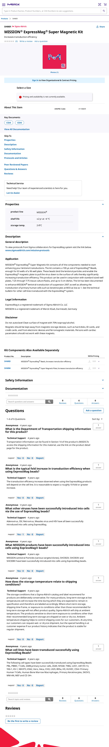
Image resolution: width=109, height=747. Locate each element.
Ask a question (41, 41)
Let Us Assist (13, 193)
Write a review (26, 41)
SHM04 (7, 368)
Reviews (8, 173)
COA (8, 122)
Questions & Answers (15, 169)
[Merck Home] (13, 4)
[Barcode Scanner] (99, 4)
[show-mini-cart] (105, 4)
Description (10, 144)
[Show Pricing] (98, 361)
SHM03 (7, 361)
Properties (9, 140)
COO (19, 122)
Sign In (35, 80)
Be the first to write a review (24, 722)
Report (40, 458)
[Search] (104, 11)
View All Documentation (16, 129)
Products (4, 18)
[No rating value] (9, 41)
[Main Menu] (3, 4)
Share (102, 26)
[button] (98, 426)
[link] (13, 395)
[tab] (6, 18)
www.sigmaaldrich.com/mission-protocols (27, 250)
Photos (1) (54, 72)
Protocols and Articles (15, 158)
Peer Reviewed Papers (16, 164)
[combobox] (54, 10)
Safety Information (14, 149)
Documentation (12, 153)
